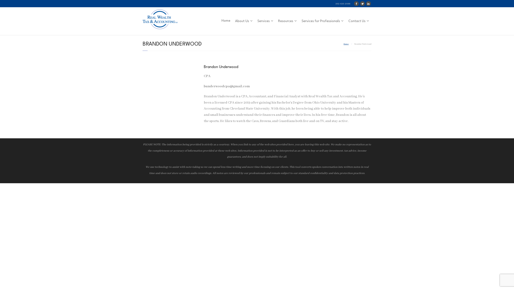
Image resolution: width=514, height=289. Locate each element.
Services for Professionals (321, 21)
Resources (285, 21)
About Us (242, 21)
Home (225, 20)
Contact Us (356, 21)
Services (263, 21)
